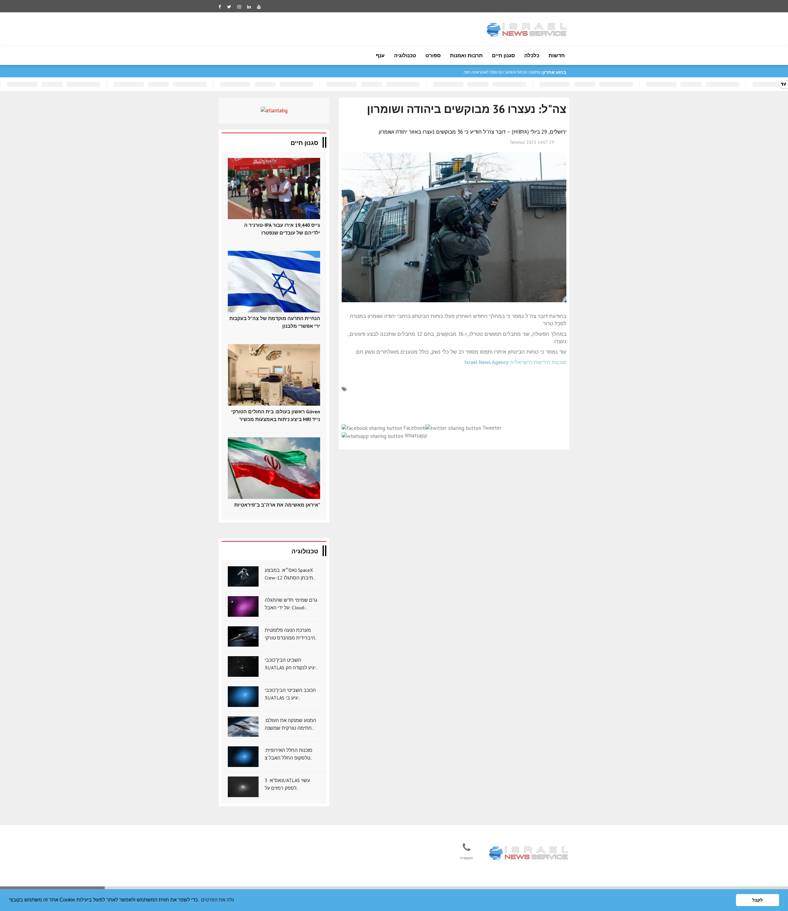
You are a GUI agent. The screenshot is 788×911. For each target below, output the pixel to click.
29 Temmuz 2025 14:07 (531, 142)
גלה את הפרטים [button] (217, 899)
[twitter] (229, 6)
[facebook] (220, 6)
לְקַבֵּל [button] (757, 899)
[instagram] (239, 6)
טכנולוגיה (405, 55)
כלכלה (531, 55)
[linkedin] (249, 6)
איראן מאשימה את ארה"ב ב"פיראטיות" (277, 505)
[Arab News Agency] (529, 853)
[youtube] (259, 6)
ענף (380, 55)
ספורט (433, 55)
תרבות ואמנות (466, 55)
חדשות (557, 55)
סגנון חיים (503, 55)
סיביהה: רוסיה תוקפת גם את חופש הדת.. (506, 72)
